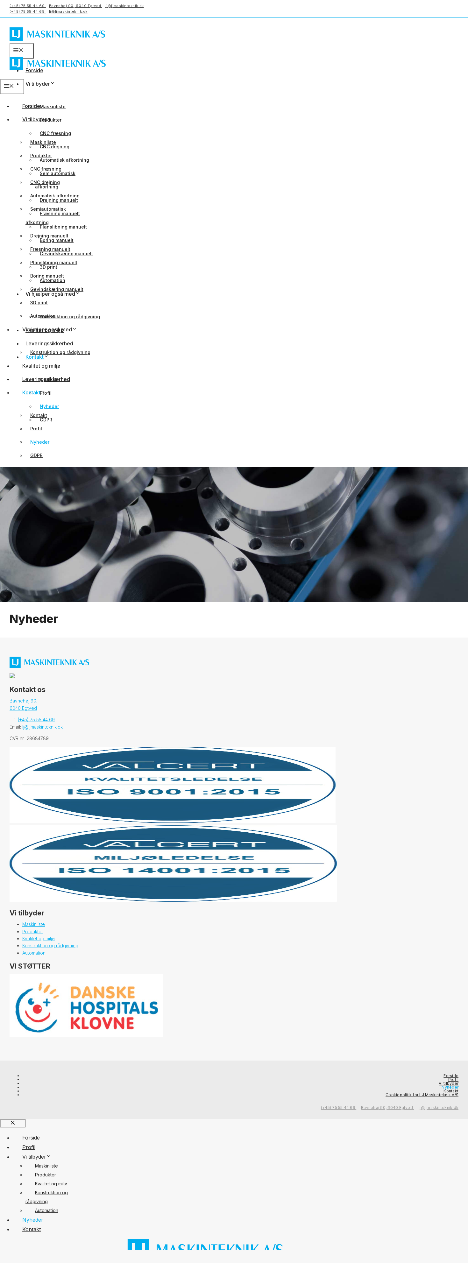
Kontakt (31, 392)
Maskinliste (53, 106)
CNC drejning (45, 182)
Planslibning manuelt (63, 226)
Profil (36, 428)
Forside (31, 106)
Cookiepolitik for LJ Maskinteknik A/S (422, 1094)
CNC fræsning (55, 133)
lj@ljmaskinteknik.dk (124, 6)
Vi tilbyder (37, 84)
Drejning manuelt (49, 235)
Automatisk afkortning (64, 160)
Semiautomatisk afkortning (45, 215)
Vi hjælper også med (47, 329)
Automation (43, 316)
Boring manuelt (47, 276)
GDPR (36, 455)
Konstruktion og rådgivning (70, 316)
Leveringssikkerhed (49, 343)
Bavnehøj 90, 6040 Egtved (75, 6)
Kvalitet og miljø (41, 366)
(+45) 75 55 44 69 (28, 6)
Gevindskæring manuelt (56, 289)
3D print (39, 302)
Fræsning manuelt (50, 249)
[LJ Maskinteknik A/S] (58, 74)
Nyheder (49, 406)
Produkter (41, 155)
